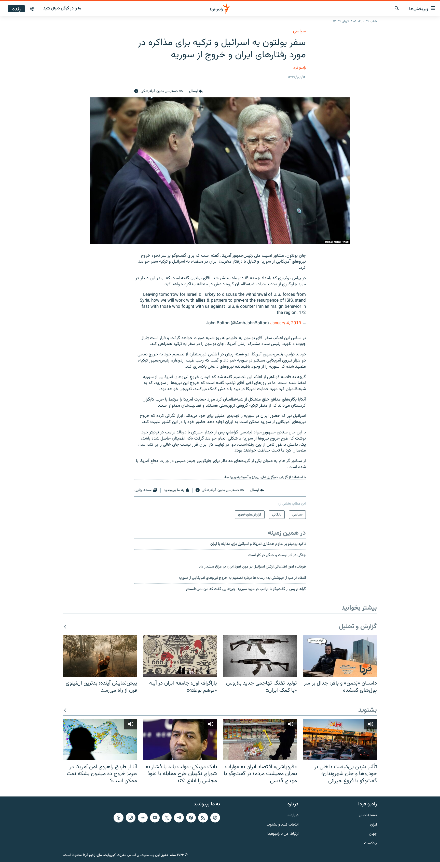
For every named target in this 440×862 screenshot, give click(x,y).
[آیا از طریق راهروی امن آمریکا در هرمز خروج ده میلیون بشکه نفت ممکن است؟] (100, 739)
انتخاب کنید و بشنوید (282, 825)
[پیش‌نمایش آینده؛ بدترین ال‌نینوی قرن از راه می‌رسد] (100, 656)
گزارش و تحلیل (358, 627)
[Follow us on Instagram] (130, 817)
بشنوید (367, 710)
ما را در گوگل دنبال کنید (62, 8)
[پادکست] (32, 9)
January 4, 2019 (285, 323)
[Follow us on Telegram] (179, 817)
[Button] (196, 91)
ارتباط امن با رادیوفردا (282, 834)
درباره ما (292, 815)
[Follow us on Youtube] (155, 817)
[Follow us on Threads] (118, 817)
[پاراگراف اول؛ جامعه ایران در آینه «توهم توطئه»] (180, 656)
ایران (373, 825)
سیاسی (299, 31)
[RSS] (203, 817)
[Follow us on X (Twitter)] (167, 817)
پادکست (370, 843)
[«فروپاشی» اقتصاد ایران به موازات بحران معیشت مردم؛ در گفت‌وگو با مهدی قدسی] (260, 739)
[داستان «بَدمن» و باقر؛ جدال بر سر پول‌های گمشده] (340, 656)
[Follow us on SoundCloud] (142, 817)
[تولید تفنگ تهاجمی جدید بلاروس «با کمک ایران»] (260, 656)
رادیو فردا (299, 68)
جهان (373, 834)
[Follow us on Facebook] (191, 817)
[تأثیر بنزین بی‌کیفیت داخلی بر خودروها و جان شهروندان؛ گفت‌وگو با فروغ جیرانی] (340, 739)
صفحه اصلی (368, 815)
